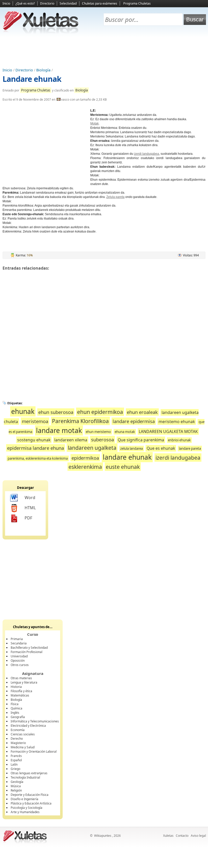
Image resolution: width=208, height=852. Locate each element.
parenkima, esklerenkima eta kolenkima (38, 458)
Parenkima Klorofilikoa (80, 421)
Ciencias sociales (23, 734)
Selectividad (68, 3)
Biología (43, 70)
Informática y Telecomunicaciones (35, 721)
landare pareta (190, 448)
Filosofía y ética (21, 691)
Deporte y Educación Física (29, 795)
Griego (15, 769)
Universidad (19, 656)
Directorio (47, 3)
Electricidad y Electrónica (28, 725)
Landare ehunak (32, 79)
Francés (16, 756)
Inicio (6, 3)
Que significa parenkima (141, 440)
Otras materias (21, 678)
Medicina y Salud (22, 747)
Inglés (15, 712)
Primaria (17, 639)
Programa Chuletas (137, 3)
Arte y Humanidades (25, 812)
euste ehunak (123, 466)
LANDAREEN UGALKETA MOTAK (168, 431)
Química (16, 708)
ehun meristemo (98, 431)
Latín (14, 764)
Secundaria (19, 643)
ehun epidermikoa (100, 411)
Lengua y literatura (24, 682)
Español (16, 760)
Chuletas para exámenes (99, 3)
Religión (16, 790)
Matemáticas (20, 695)
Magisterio (18, 743)
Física (15, 704)
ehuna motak (125, 431)
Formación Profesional (26, 652)
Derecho (17, 738)
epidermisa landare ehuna (35, 448)
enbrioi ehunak (179, 440)
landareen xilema (70, 440)
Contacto (182, 835)
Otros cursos (20, 665)
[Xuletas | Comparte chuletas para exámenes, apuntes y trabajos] (40, 32)
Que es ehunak (161, 448)
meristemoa (35, 421)
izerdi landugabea (146, 154)
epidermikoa (85, 458)
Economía (18, 730)
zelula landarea (131, 448)
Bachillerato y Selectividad (29, 647)
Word (30, 497)
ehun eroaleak (142, 412)
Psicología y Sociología (26, 807)
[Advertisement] (104, 51)
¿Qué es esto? (25, 3)
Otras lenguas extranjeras (29, 773)
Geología (17, 782)
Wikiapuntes (102, 835)
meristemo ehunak (177, 421)
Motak (94, 123)
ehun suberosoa (55, 412)
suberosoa (102, 439)
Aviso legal (198, 835)
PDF (28, 518)
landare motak (59, 430)
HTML (30, 507)
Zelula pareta (115, 197)
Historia (16, 687)
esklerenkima (85, 466)
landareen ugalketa (92, 447)
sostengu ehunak (33, 440)
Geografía (18, 717)
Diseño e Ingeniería (24, 799)
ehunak (22, 411)
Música (16, 786)
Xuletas (168, 835)
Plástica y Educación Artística (31, 803)
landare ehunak (127, 457)
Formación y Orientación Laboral (34, 751)
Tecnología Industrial (25, 777)
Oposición (18, 660)
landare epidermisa (134, 421)
